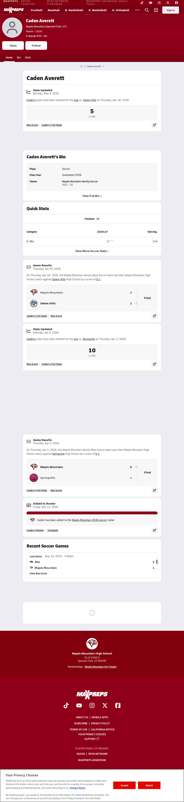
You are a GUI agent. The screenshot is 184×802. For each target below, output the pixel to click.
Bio (19, 57)
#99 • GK (36, 36)
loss (76, 100)
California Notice (102, 729)
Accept (124, 785)
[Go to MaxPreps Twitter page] (105, 706)
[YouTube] (151, 3)
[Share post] (154, 125)
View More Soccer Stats (91, 251)
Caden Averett (40, 20)
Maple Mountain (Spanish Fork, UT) (46, 26)
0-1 (98, 279)
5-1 (97, 453)
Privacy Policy (100, 723)
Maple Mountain (51, 292)
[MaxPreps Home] (14, 10)
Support (90, 739)
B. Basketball (74, 10)
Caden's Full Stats (52, 125)
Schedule (52, 530)
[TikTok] (142, 3)
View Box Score (38, 573)
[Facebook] (176, 3)
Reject (149, 785)
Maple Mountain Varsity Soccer (80, 181)
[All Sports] (137, 10)
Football (36, 10)
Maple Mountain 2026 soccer (89, 520)
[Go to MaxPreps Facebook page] (118, 706)
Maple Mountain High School (92, 653)
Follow (36, 45)
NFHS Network (98, 754)
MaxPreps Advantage (92, 760)
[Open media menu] (156, 10)
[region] (92, 785)
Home (9, 57)
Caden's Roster (35, 530)
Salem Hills (89, 100)
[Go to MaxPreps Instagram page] (92, 706)
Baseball (54, 10)
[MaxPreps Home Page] (81, 66)
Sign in (170, 10)
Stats (28, 57)
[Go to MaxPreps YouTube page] (79, 706)
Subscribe (81, 723)
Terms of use (78, 729)
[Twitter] (168, 3)
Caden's (31, 100)
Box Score (32, 125)
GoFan (81, 754)
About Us (82, 717)
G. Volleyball (120, 10)
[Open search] (146, 10)
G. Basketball (98, 10)
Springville (89, 339)
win (76, 339)
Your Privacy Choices (92, 734)
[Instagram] (159, 3)
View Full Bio (91, 196)
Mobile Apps (100, 717)
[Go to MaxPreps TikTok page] (66, 706)
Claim (13, 45)
